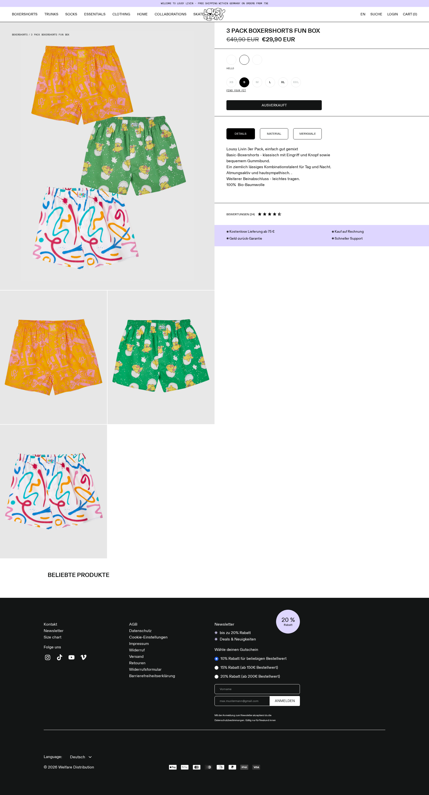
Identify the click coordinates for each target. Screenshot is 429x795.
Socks (71, 14)
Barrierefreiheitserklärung (152, 676)
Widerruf (137, 650)
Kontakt (50, 625)
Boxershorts (24, 14)
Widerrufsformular (145, 670)
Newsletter (54, 631)
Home (142, 14)
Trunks (51, 14)
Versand (136, 657)
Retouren (137, 663)
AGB (133, 625)
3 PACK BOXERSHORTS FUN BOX (50, 34)
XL (283, 82)
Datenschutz (140, 631)
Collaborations (170, 14)
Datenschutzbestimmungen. (229, 720)
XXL (296, 82)
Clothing (121, 14)
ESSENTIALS (95, 14)
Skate (198, 14)
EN (362, 14)
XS (231, 82)
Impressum (139, 644)
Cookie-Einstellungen (148, 637)
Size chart (52, 637)
